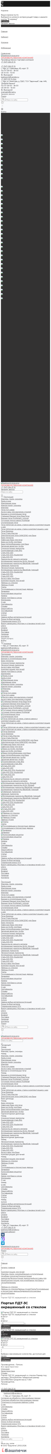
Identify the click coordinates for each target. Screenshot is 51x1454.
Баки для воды (7, 382)
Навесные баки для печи (11, 384)
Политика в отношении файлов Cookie (17, 1402)
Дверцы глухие (7, 429)
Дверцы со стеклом (9, 427)
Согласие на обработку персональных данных (20, 1398)
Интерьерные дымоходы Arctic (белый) (17, 406)
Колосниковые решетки (11, 438)
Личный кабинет (8, 1232)
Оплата (4, 472)
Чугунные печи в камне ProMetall (15, 365)
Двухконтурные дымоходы (12, 412)
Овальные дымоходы (10, 410)
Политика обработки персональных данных (19, 1400)
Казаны (4, 440)
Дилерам (5, 479)
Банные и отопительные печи (13, 359)
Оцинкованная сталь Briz (11, 395)
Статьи (4, 313)
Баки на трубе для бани (11, 386)
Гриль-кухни (6, 346)
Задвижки (5, 436)
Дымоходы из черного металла (14, 404)
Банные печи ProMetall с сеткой (15, 363)
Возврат (4, 474)
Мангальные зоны (8, 348)
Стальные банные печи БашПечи (15, 361)
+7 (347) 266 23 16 (8, 1227)
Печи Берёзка (7, 376)
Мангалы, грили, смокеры (11, 344)
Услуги (4, 459)
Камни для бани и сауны (11, 442)
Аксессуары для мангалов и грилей (16, 356)
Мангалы (4, 352)
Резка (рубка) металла (10, 320)
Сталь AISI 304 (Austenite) (12, 399)
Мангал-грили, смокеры (11, 350)
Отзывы (4, 307)
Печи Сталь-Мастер (9, 378)
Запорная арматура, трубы (12, 391)
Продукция (6, 341)
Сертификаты (6, 305)
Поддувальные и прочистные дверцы (17, 434)
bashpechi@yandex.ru (10, 77)
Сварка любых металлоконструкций (16, 318)
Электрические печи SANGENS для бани (18, 380)
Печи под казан (7, 354)
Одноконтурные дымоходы (12, 393)
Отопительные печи (9, 367)
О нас (3, 447)
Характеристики (8, 1371)
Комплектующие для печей (12, 425)
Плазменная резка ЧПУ (11, 322)
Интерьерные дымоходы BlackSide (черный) (20, 408)
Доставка (5, 477)
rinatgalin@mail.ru (8, 92)
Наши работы (7, 309)
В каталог (5, 21)
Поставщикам (7, 311)
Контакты (5, 481)
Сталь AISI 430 (7, 397)
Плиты (3, 432)
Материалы (6, 444)
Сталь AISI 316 (7, 402)
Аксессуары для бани (10, 423)
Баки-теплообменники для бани (15, 389)
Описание (5, 1369)
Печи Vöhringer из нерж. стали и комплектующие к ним (24, 374)
